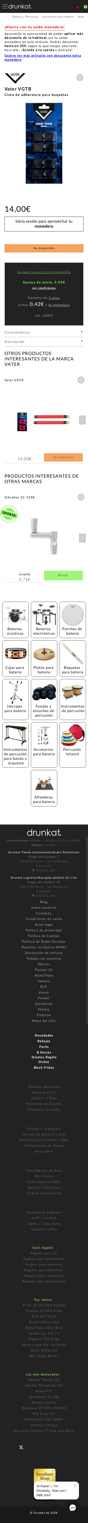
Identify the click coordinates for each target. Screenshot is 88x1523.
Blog (44, 902)
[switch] (10, 1516)
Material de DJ (44, 1092)
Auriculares (44, 1151)
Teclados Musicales (44, 1087)
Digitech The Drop (44, 1339)
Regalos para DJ (44, 1253)
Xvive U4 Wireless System (44, 1305)
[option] (44, 144)
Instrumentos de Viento (44, 1145)
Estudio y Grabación (44, 1128)
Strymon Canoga (44, 1425)
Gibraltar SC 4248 (20, 497)
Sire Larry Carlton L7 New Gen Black (44, 1430)
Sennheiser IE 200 (44, 1397)
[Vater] (15, 84)
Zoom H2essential (44, 1322)
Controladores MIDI (44, 1182)
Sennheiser (44, 1004)
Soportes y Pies (44, 1229)
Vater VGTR (14, 380)
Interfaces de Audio (44, 1109)
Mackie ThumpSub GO (44, 1385)
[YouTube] (32, 1447)
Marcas (44, 964)
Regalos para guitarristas (44, 1259)
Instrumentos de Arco (44, 1170)
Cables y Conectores (44, 1223)
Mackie (44, 1009)
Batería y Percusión (44, 1187)
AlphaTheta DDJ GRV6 (44, 1328)
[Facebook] (14, 1447)
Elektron (44, 1015)
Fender (43, 998)
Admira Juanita (44, 1402)
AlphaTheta (44, 975)
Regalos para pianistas (44, 1264)
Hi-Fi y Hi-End (44, 1218)
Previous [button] (6, 143)
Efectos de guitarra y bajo (44, 1134)
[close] (75, 1485)
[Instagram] (41, 1447)
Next (82, 419)
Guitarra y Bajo (44, 1098)
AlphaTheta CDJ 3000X (44, 1419)
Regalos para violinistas (44, 1276)
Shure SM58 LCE (44, 1350)
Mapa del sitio (44, 1020)
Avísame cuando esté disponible (44, 272)
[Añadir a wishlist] (79, 77)
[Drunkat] (20, 6)
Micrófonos (44, 1176)
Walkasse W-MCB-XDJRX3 (44, 1408)
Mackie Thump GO (44, 1380)
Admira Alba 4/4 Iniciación (44, 1345)
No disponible (44, 248)
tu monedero (59, 305)
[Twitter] (23, 1449)
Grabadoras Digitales (44, 1212)
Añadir (63, 575)
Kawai (44, 992)
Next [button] (81, 143)
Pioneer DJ (44, 970)
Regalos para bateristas (43, 1270)
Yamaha (44, 981)
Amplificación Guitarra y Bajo (44, 1140)
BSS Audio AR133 (44, 1356)
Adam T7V (43, 1391)
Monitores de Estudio (44, 1104)
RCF (43, 987)
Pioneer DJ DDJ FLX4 (44, 1311)
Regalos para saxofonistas (44, 1281)
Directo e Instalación (44, 1193)
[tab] (44, 334)
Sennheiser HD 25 (44, 1333)
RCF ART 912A (44, 1316)
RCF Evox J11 (44, 1414)
